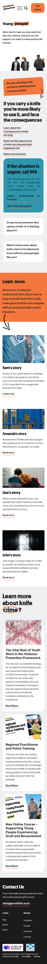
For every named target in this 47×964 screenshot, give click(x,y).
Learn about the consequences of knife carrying (16, 131)
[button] (37, 8)
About (5, 930)
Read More (12, 706)
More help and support (19, 206)
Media (5, 925)
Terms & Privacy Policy (11, 956)
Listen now (8, 394)
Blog (4, 920)
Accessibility (26, 956)
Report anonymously (15, 154)
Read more (8, 453)
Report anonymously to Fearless (23, 198)
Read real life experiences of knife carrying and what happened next (18, 144)
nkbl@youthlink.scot (16, 903)
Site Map (37, 956)
